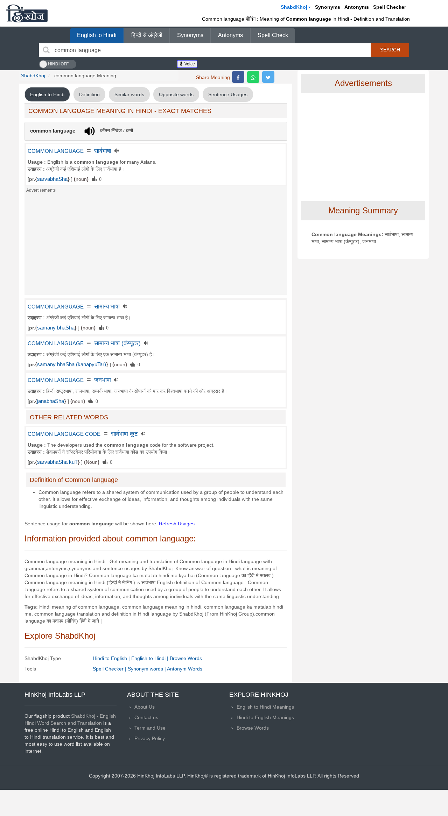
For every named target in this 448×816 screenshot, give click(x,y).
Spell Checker (389, 7)
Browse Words (186, 658)
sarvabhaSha (52, 179)
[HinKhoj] (27, 13)
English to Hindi (97, 35)
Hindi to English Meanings (265, 717)
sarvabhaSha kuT (57, 462)
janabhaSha (50, 401)
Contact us (146, 717)
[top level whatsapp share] (253, 77)
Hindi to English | (112, 658)
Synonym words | (147, 669)
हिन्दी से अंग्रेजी (146, 35)
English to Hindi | (150, 658)
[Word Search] (46, 50)
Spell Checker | (110, 669)
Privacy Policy (149, 738)
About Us (144, 707)
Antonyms (356, 7)
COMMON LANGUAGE (56, 151)
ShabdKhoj (294, 7)
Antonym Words (184, 669)
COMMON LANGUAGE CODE (64, 434)
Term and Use (150, 728)
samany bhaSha (56, 328)
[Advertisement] (155, 246)
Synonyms (327, 7)
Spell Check (273, 35)
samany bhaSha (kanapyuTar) (71, 364)
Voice (189, 64)
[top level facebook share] (238, 77)
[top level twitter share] (268, 77)
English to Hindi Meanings (265, 707)
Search (390, 49)
